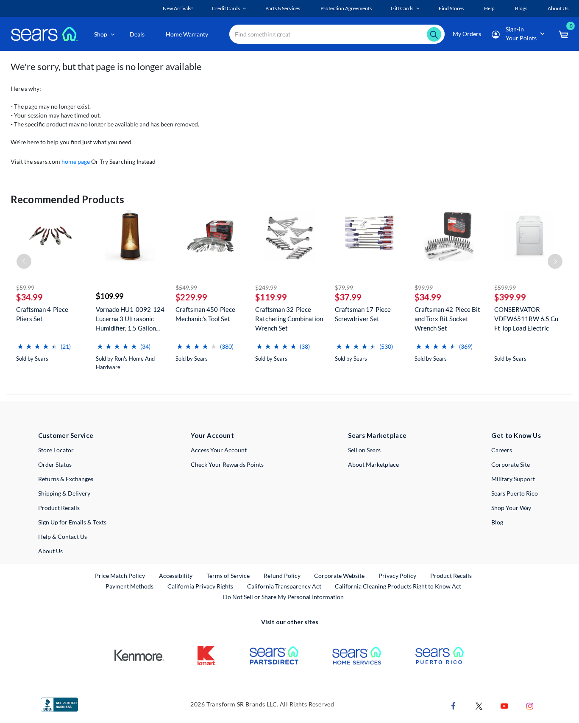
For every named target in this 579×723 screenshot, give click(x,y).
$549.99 (186, 287)
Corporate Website (339, 575)
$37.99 (348, 297)
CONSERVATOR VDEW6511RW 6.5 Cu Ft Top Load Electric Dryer (526, 318)
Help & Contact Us (62, 536)
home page (75, 161)
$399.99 (510, 297)
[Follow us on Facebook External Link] (453, 705)
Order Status (55, 464)
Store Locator (56, 450)
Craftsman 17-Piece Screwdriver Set (363, 313)
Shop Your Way (511, 507)
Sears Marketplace (377, 435)
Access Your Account (219, 450)
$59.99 (25, 287)
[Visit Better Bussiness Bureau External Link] (59, 703)
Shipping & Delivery (64, 493)
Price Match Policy (120, 575)
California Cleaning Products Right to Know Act (398, 586)
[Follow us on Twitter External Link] (478, 705)
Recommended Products (67, 199)
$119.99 (271, 297)
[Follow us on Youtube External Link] (504, 705)
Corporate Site (510, 464)
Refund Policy (282, 575)
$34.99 (29, 297)
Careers (501, 450)
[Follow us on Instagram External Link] (529, 705)
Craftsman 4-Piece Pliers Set (42, 313)
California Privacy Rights (200, 586)
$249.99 (266, 287)
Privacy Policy (397, 575)
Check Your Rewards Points (227, 464)
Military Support (513, 478)
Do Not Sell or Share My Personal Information (283, 596)
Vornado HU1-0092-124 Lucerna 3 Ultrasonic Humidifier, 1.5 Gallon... (130, 318)
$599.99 (505, 287)
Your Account (212, 435)
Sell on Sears (364, 450)
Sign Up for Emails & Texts (72, 522)
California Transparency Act (284, 586)
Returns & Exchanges (65, 478)
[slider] (37, 343)
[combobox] (337, 34)
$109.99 (109, 296)
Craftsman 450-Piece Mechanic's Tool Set (205, 313)
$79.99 (344, 287)
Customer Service (66, 435)
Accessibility (175, 575)
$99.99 (424, 287)
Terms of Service (228, 575)
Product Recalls (59, 507)
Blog (497, 522)
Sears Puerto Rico (514, 493)
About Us (50, 551)
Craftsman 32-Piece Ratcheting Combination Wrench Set (289, 318)
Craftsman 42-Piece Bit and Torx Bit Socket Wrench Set (447, 318)
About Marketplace (373, 464)
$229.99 (191, 297)
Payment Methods (129, 586)
